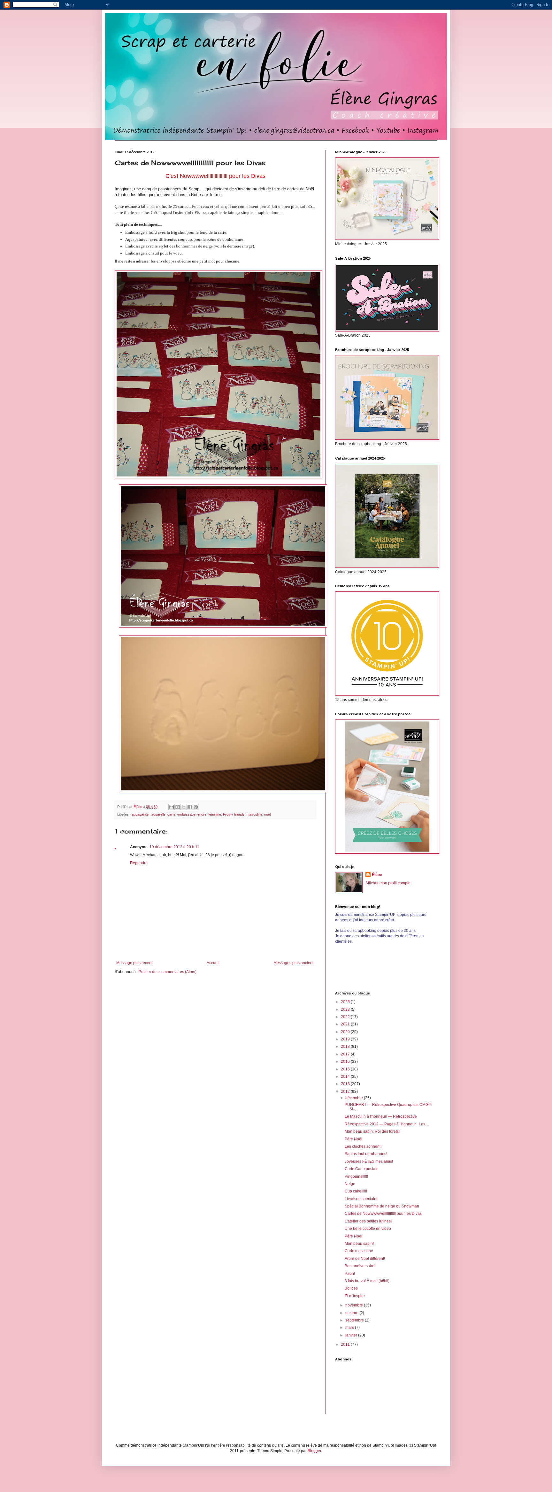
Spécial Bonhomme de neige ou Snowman (382, 1206)
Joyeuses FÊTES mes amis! (369, 1161)
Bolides (351, 1288)
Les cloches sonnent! (363, 1146)
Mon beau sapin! (359, 1243)
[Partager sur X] (183, 807)
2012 (346, 1091)
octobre (352, 1313)
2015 (346, 1069)
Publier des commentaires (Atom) (167, 972)
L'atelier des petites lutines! (368, 1221)
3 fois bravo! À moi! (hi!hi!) (367, 1281)
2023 (346, 1009)
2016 (346, 1061)
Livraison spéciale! (361, 1199)
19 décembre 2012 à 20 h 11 (174, 847)
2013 (346, 1084)
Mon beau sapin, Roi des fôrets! (372, 1131)
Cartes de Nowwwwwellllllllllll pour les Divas (383, 1213)
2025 (346, 1002)
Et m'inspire (355, 1296)
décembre (354, 1098)
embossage (186, 814)
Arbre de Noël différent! (365, 1258)
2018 (346, 1046)
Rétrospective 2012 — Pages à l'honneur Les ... (387, 1124)
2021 (346, 1024)
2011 (346, 1344)
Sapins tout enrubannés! (366, 1154)
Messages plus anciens (293, 963)
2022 (346, 1017)
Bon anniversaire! (360, 1266)
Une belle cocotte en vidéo (368, 1228)
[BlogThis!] (177, 807)
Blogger (314, 1451)
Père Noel (353, 1236)
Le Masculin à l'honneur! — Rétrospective (381, 1116)
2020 (346, 1032)
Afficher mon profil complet (388, 883)
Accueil (213, 963)
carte (171, 814)
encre (201, 814)
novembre (354, 1305)
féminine (214, 814)
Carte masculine (359, 1251)
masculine (254, 814)
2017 (346, 1054)
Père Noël (353, 1139)
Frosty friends (234, 814)
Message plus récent (134, 963)
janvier (351, 1335)
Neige (350, 1184)
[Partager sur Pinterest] (196, 807)
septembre (355, 1320)
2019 (346, 1039)
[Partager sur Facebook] (190, 807)
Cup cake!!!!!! (356, 1191)
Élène (377, 874)
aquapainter (141, 814)
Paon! (350, 1273)
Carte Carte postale (362, 1169)
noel (267, 814)
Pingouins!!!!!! (356, 1176)
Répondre (139, 863)
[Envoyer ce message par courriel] (171, 807)
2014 (346, 1076)
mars (350, 1327)
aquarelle (158, 814)
